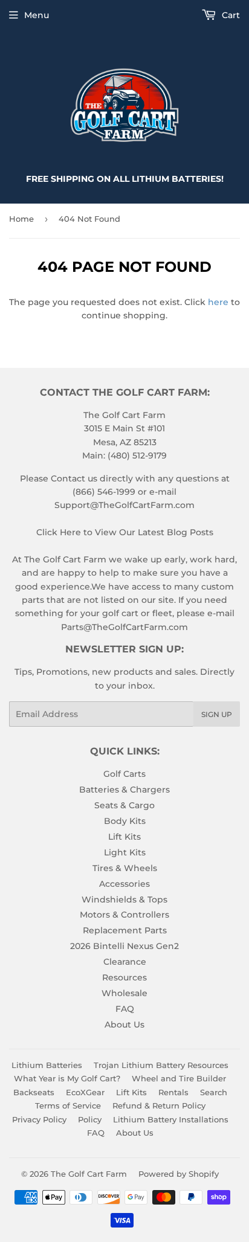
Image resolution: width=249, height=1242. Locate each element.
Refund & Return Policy (158, 1105)
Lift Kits (124, 836)
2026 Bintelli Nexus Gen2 (124, 946)
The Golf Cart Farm (89, 1174)
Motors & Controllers (124, 914)
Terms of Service (68, 1105)
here (218, 302)
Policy (90, 1119)
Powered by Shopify (178, 1174)
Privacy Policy (39, 1119)
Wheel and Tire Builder (179, 1078)
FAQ (124, 1008)
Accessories (124, 883)
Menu (36, 15)
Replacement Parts (125, 930)
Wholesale (124, 993)
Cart (229, 15)
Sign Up (216, 714)
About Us (124, 1024)
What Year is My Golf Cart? (67, 1078)
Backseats (33, 1092)
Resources (124, 977)
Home (21, 219)
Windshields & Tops (124, 899)
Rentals (173, 1092)
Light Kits (125, 852)
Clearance (124, 961)
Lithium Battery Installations (170, 1119)
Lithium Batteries (46, 1065)
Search (213, 1092)
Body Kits (125, 821)
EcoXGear (85, 1092)
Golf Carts (124, 773)
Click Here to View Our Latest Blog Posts (124, 532)
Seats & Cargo (124, 805)
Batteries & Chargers (124, 789)
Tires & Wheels (124, 868)
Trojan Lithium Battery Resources (161, 1065)
